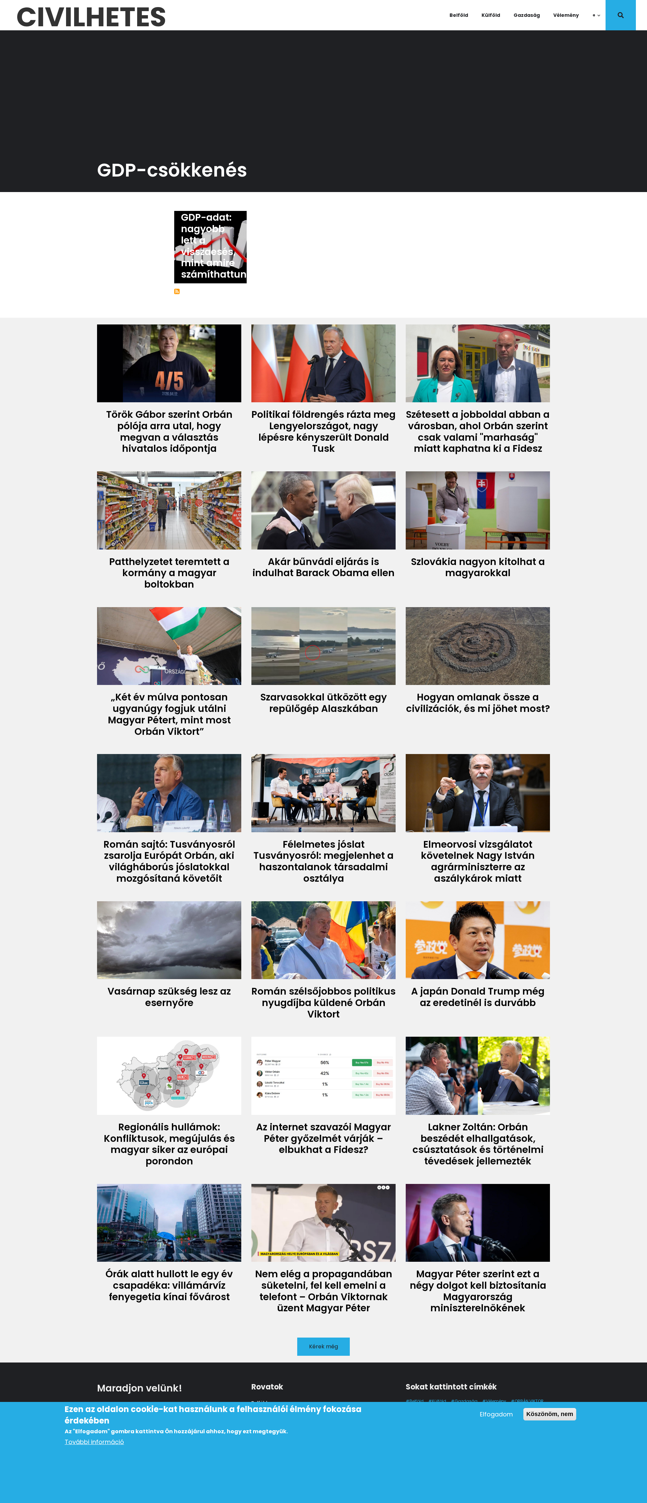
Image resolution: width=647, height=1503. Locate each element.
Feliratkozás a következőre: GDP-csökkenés (177, 291)
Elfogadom (496, 1414)
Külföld (491, 15)
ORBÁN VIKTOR (529, 1401)
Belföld (459, 15)
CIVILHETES (91, 15)
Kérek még (323, 1346)
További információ (94, 1442)
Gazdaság (527, 15)
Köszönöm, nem (549, 1414)
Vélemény (566, 15)
